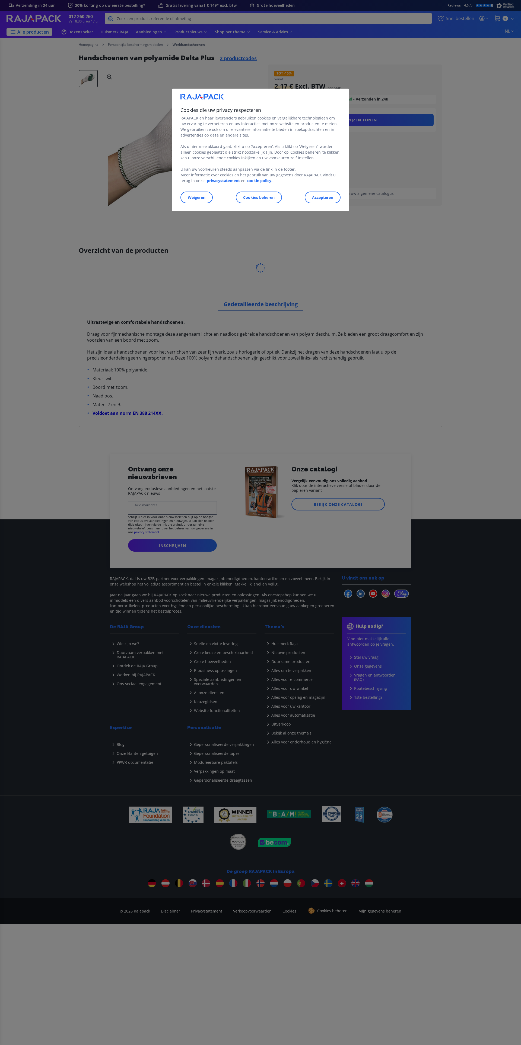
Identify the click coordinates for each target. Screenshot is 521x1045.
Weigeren (196, 197)
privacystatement (223, 180)
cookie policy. (259, 180)
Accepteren (322, 197)
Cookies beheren (259, 197)
